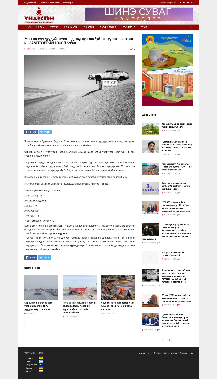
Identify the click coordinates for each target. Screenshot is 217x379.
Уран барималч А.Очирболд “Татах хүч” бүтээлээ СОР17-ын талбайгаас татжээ (177, 167)
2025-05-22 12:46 (70, 317)
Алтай (28, 371)
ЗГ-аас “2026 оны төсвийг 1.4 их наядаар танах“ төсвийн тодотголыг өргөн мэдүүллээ (176, 298)
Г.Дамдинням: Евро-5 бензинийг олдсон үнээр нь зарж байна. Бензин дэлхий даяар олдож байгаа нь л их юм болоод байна (175, 320)
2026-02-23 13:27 (32, 313)
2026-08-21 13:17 (169, 215)
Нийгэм (40, 27)
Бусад (144, 27)
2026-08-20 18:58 (149, 243)
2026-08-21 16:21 (169, 193)
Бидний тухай (30, 3)
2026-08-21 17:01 (169, 173)
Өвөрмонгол (31, 365)
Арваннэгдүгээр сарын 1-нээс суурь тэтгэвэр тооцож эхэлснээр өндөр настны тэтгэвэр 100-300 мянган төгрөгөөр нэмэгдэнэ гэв (176, 276)
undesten (31, 49)
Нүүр (29, 27)
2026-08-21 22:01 (169, 154)
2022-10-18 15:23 (47, 49)
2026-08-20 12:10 (149, 286)
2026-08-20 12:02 (169, 305)
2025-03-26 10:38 (108, 313)
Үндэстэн (89, 27)
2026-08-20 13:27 (169, 259)
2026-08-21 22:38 (169, 131)
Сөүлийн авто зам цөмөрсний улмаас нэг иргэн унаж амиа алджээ (117, 306)
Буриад (29, 368)
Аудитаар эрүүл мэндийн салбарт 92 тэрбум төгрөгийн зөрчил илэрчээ (176, 186)
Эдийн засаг (70, 27)
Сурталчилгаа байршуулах (48, 3)
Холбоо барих (67, 3)
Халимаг (29, 358)
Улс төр (54, 27)
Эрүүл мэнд (129, 27)
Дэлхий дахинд (108, 27)
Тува (28, 361)
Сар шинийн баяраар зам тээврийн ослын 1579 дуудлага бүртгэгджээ (38, 306)
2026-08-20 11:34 (149, 330)
